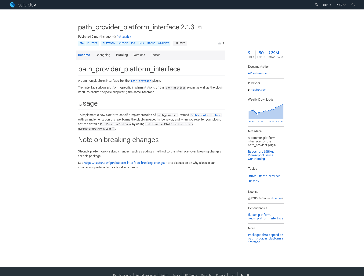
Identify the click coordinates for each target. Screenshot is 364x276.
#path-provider (269, 176)
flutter (252, 215)
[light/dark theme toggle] (353, 4)
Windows (163, 43)
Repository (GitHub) (261, 152)
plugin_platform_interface (265, 218)
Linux (141, 43)
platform (264, 215)
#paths (254, 181)
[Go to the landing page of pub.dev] (22, 5)
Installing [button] (122, 55)
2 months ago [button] (101, 37)
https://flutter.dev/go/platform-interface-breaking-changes (125, 163)
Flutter (92, 43)
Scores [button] (155, 55)
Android (123, 43)
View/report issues (260, 155)
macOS (151, 43)
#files (253, 176)
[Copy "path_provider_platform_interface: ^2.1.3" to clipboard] (200, 27)
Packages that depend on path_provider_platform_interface (265, 238)
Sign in (327, 4)
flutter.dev (124, 37)
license (277, 198)
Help (339, 4)
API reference (257, 73)
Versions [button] (139, 55)
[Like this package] (220, 43)
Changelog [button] (103, 55)
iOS (133, 43)
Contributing (256, 159)
